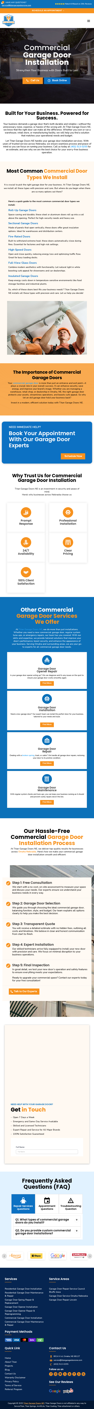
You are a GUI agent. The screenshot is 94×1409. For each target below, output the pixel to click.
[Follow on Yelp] (79, 1374)
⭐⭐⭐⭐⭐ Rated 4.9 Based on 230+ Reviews (73, 4)
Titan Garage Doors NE (30, 629)
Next (89, 1256)
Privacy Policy (12, 1381)
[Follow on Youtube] (60, 1374)
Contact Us (10, 1373)
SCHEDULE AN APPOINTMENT (47, 11)
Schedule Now (73, 456)
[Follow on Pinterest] (74, 1374)
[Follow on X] (65, 1374)
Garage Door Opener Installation (21, 1306)
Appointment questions (47, 1207)
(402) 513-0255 (61, 1364)
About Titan (11, 1361)
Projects (9, 1365)
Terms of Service (13, 1385)
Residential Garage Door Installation (23, 1288)
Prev (4, 1256)
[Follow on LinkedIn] (69, 1374)
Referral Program (13, 1389)
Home (8, 1358)
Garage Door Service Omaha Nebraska (68, 1295)
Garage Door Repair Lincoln (63, 1299)
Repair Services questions (23, 1207)
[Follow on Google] (83, 1374)
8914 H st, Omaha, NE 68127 (67, 1356)
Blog (7, 1369)
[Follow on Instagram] (55, 1374)
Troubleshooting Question (70, 1207)
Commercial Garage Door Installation (23, 1317)
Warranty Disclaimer (15, 1377)
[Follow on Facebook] (51, 1374)
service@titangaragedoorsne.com (16, 5)
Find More (47, 683)
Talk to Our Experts (25, 991)
